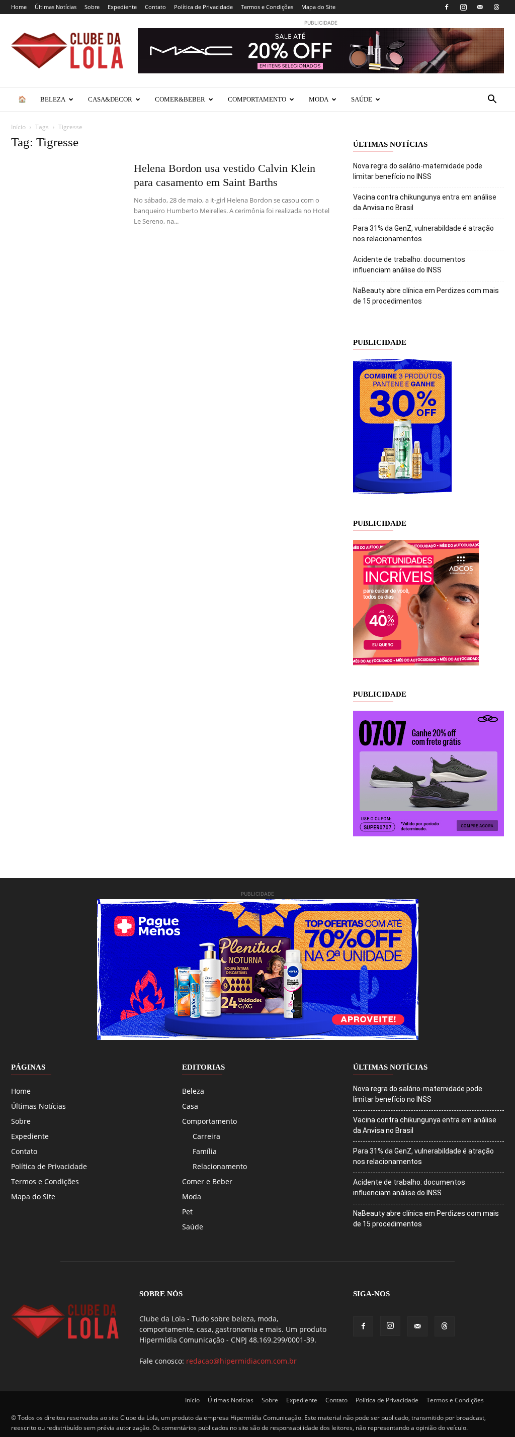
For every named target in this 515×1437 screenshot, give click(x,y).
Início (18, 127)
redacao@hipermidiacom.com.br (241, 1361)
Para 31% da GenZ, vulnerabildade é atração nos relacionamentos (423, 233)
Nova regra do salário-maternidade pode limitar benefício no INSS (417, 171)
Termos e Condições (267, 7)
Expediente (122, 7)
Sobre (92, 7)
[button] (492, 100)
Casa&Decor (110, 99)
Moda (318, 99)
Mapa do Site (318, 7)
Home (19, 7)
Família (205, 1151)
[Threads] (496, 7)
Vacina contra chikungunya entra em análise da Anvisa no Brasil (424, 202)
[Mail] (479, 7)
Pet (187, 1211)
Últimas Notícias (55, 7)
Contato (155, 7)
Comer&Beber (180, 99)
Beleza (52, 99)
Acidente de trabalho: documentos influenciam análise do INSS (409, 264)
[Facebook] (446, 7)
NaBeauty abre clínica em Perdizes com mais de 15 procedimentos (426, 295)
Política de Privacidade (203, 7)
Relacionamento (220, 1166)
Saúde (361, 99)
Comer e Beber (207, 1181)
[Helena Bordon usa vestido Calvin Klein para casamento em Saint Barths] (66, 199)
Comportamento (257, 99)
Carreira (206, 1136)
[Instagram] (463, 7)
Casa (190, 1106)
